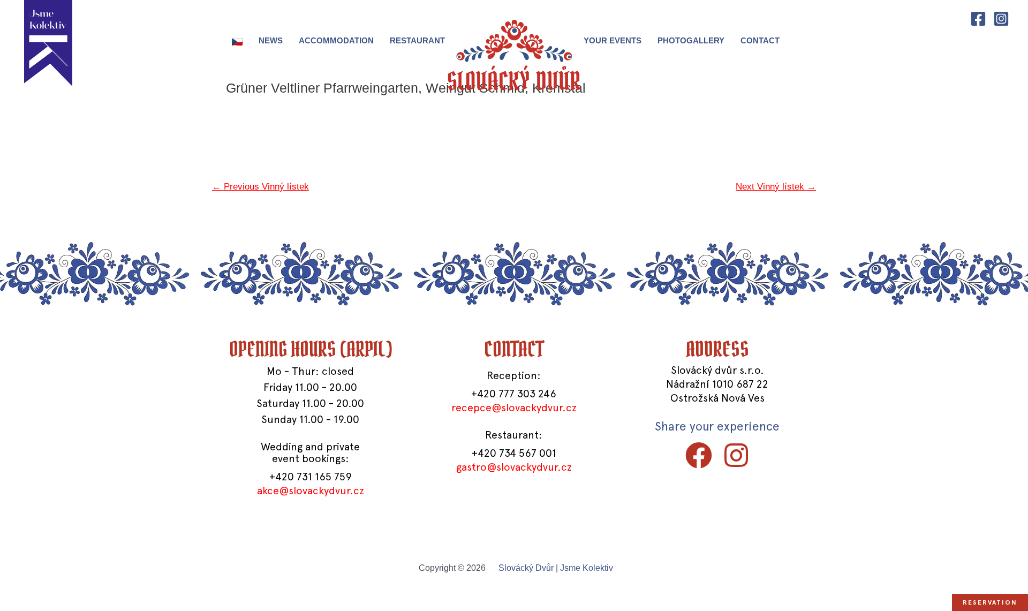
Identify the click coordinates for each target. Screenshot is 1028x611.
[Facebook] (978, 19)
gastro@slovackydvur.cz (514, 467)
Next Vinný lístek (776, 187)
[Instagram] (1001, 19)
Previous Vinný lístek (260, 187)
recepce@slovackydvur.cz (514, 407)
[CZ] (237, 41)
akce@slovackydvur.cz (310, 490)
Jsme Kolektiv (586, 567)
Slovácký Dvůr (526, 567)
